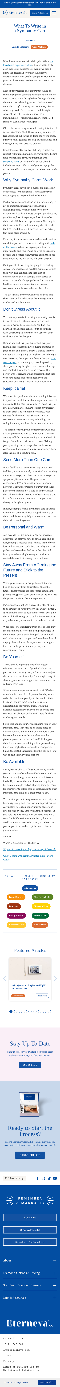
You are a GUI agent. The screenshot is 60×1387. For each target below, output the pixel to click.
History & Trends (16, 915)
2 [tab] (15, 1011)
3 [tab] (20, 1011)
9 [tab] (49, 1011)
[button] (54, 13)
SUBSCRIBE (30, 1065)
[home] (15, 13)
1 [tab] (11, 1011)
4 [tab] (25, 1011)
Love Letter (14, 906)
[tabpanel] (30, 979)
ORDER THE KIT (30, 1155)
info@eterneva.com (16, 1350)
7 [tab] (39, 1011)
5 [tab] (30, 1011)
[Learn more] (40, 13)
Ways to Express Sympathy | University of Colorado (29, 849)
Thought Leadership (42, 897)
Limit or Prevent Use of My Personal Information (21, 1369)
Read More (42, 996)
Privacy (8, 1361)
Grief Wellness (40, 925)
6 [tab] (35, 1011)
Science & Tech (40, 915)
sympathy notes (11, 161)
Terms (7, 1356)
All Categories (30, 888)
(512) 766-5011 (14, 1344)
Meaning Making (41, 906)
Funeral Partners (16, 897)
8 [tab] (44, 1011)
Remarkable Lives (16, 925)
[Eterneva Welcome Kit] (30, 1106)
